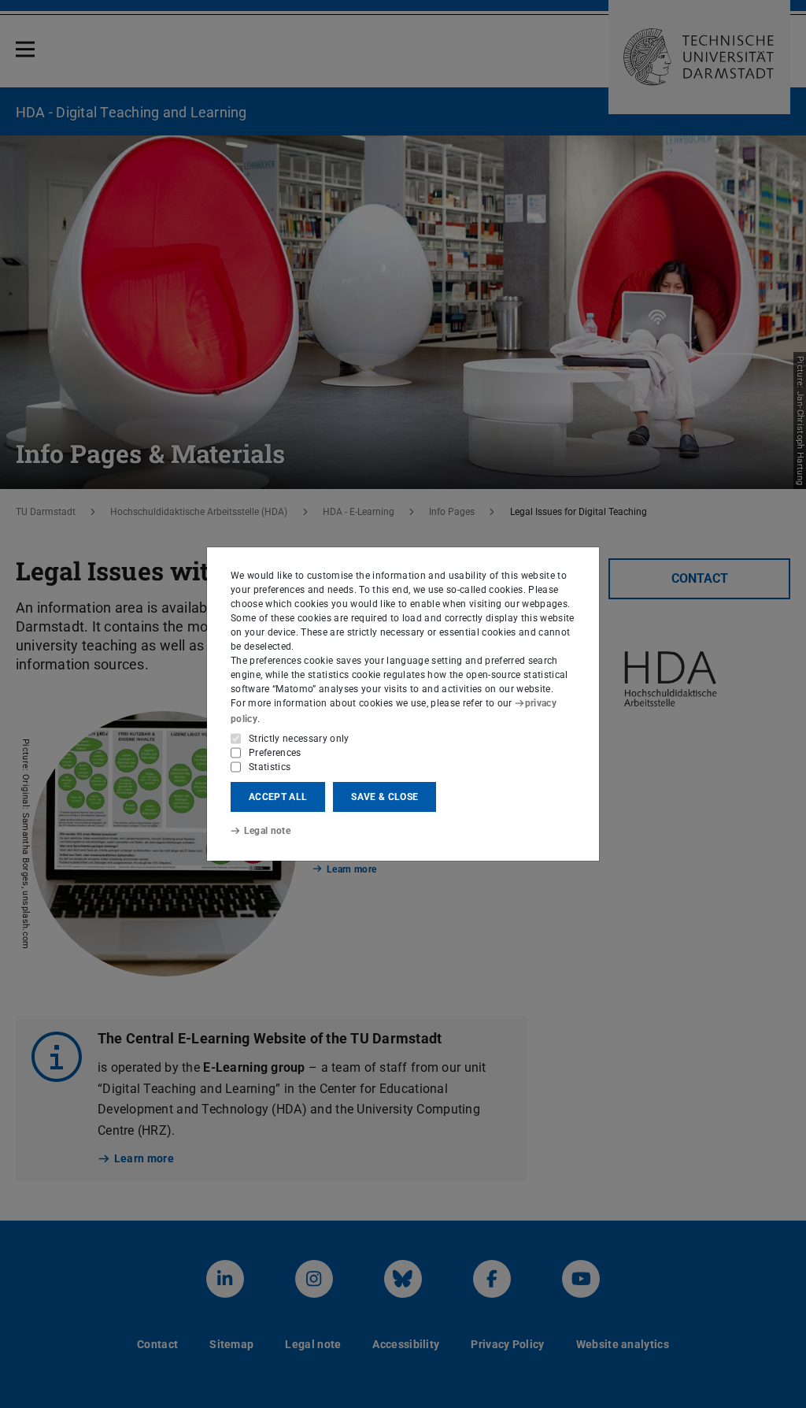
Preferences (275, 752)
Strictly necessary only (299, 738)
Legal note (267, 830)
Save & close (384, 796)
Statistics (269, 767)
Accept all (278, 796)
